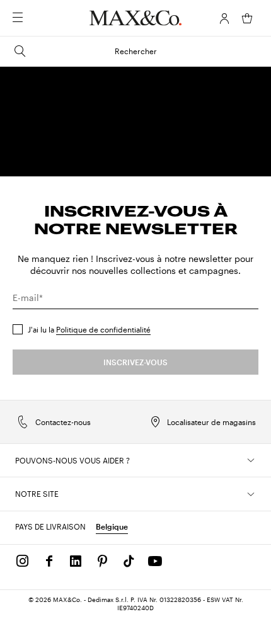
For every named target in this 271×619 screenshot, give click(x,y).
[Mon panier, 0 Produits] (247, 18)
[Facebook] (49, 561)
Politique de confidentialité (103, 329)
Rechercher (136, 51)
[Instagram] (22, 561)
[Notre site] (251, 494)
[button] (224, 18)
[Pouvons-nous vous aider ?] (251, 460)
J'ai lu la (89, 329)
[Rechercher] (35, 18)
